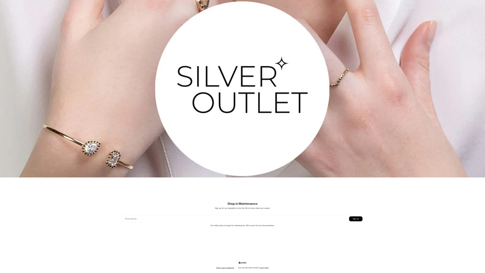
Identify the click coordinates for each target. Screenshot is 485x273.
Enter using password (225, 268)
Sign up (356, 219)
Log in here (264, 268)
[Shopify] (242, 262)
